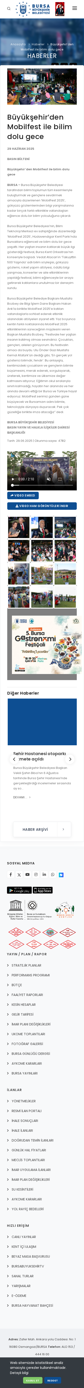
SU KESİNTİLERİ (22, 1189)
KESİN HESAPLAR (24, 1004)
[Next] (69, 759)
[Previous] (14, 759)
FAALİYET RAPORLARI (27, 994)
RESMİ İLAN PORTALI (27, 1111)
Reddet (52, 1380)
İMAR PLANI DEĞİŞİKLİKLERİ (31, 1024)
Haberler (38, 44)
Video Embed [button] (24, 495)
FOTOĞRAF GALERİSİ (27, 1044)
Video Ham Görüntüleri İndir (43, 506)
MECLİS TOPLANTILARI (28, 1160)
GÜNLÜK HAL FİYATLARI (29, 1150)
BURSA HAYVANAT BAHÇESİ (32, 1305)
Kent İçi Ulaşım (24, 1246)
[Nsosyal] (61, 874)
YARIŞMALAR (21, 1286)
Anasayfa (18, 44)
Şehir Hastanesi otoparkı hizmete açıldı (39, 756)
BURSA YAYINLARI (25, 1073)
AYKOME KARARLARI (27, 1063)
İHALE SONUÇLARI (25, 1120)
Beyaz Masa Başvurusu (31, 1256)
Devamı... (20, 797)
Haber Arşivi (36, 829)
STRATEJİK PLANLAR (26, 965)
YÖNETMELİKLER (24, 1101)
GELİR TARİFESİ (22, 1014)
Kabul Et (32, 1380)
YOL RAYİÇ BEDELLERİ (28, 1209)
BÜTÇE (17, 985)
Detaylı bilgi (19, 1372)
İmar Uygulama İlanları (31, 1169)
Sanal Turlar (23, 1276)
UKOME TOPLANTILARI (28, 1034)
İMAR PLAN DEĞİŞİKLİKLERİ (31, 1179)
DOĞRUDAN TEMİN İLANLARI (32, 1140)
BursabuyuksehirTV (28, 1266)
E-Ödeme (19, 1295)
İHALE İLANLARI (22, 1130)
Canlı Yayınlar (24, 1237)
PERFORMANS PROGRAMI (31, 975)
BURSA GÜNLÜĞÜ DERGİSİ (31, 1053)
